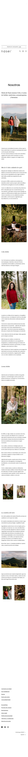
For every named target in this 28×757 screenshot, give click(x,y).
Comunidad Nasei (5, 699)
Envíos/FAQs (4, 705)
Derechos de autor (6, 721)
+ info (19, 46)
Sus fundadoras (5, 691)
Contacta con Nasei (6, 689)
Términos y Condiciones (7, 718)
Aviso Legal (4, 713)
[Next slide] (26, 47)
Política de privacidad (6, 715)
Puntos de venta (5, 697)
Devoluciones (4, 710)
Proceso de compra (6, 707)
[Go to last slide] (2, 47)
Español (22, 734)
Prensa (3, 694)
